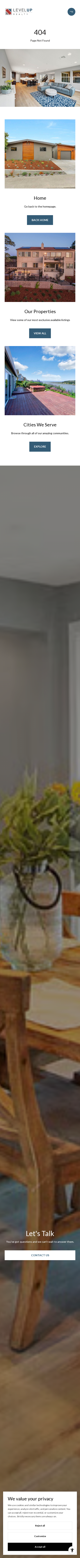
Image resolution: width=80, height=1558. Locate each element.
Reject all (40, 1525)
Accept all (40, 1546)
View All (40, 333)
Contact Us (40, 1255)
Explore (40, 446)
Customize (40, 1536)
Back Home (40, 220)
